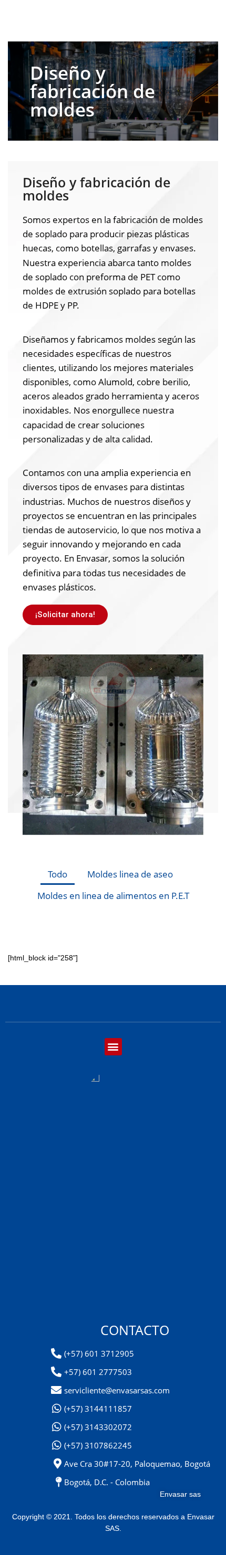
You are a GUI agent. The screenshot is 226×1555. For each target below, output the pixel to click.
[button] (113, 1046)
